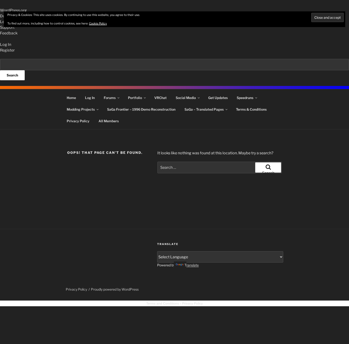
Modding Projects (81, 109)
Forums (110, 98)
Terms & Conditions (251, 109)
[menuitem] (174, 69)
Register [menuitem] (7, 50)
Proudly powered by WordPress (115, 289)
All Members (109, 121)
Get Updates (218, 98)
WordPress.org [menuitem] (13, 10)
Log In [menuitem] (5, 44)
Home (71, 98)
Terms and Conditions (162, 303)
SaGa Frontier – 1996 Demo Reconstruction (141, 109)
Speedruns (245, 98)
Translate (191, 265)
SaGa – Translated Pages (204, 109)
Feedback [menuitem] (9, 33)
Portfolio (135, 98)
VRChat (160, 98)
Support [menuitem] (7, 27)
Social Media (186, 98)
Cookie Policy (98, 23)
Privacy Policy (78, 121)
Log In (90, 98)
